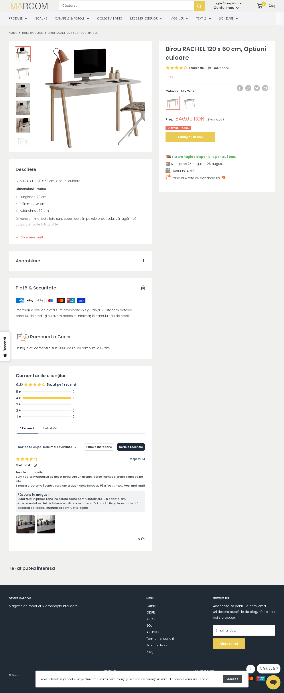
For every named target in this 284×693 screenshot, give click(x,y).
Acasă (13, 33)
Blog (150, 651)
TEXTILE (201, 18)
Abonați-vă (229, 644)
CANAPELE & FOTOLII (70, 18)
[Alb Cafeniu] (173, 103)
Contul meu (224, 7)
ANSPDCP (153, 632)
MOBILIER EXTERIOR (144, 18)
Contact (153, 606)
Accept (232, 679)
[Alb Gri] (189, 103)
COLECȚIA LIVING (109, 18)
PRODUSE (16, 18)
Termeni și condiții (160, 638)
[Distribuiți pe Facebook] (240, 88)
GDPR (150, 612)
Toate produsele (32, 33)
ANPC (150, 619)
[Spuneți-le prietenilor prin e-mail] (265, 88)
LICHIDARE (226, 18)
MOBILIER (177, 18)
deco (169, 77)
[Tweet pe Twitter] (257, 88)
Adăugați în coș (190, 137)
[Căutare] (199, 6)
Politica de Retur (159, 645)
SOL (149, 625)
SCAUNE (41, 18)
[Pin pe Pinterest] (248, 88)
